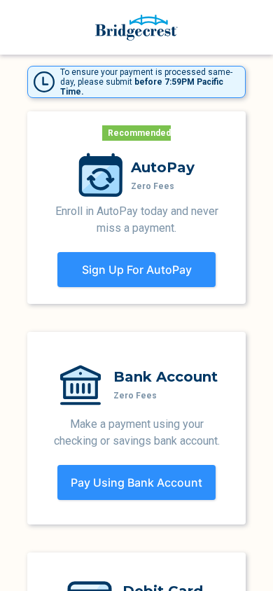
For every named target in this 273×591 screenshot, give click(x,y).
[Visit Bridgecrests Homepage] (136, 28)
